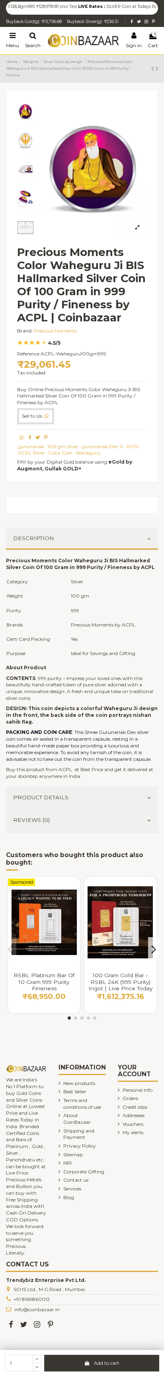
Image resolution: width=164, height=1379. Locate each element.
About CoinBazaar (77, 1118)
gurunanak (31, 446)
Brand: (25, 331)
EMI (139, 964)
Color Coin (60, 453)
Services (72, 1189)
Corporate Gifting (83, 1172)
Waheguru (88, 453)
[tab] (82, 539)
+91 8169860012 (32, 1299)
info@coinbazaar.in (37, 1309)
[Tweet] (37, 437)
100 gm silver (62, 446)
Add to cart (106, 1363)
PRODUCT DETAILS (40, 797)
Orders (130, 1098)
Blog (68, 1197)
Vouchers (133, 1124)
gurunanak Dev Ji (102, 446)
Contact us (75, 1180)
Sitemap (73, 1154)
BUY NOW (44, 961)
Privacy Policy (79, 1146)
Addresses (133, 1115)
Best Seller (74, 1091)
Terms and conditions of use (82, 1103)
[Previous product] (153, 68)
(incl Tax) (59, 6)
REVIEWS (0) (31, 820)
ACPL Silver (31, 453)
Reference (28, 354)
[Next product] (157, 68)
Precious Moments (55, 331)
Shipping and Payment (78, 1134)
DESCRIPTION (33, 538)
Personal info (137, 1090)
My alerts (133, 1132)
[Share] (30, 437)
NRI (67, 1163)
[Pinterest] (46, 437)
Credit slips (135, 1107)
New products (79, 1083)
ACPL (133, 446)
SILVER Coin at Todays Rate (125, 6)
